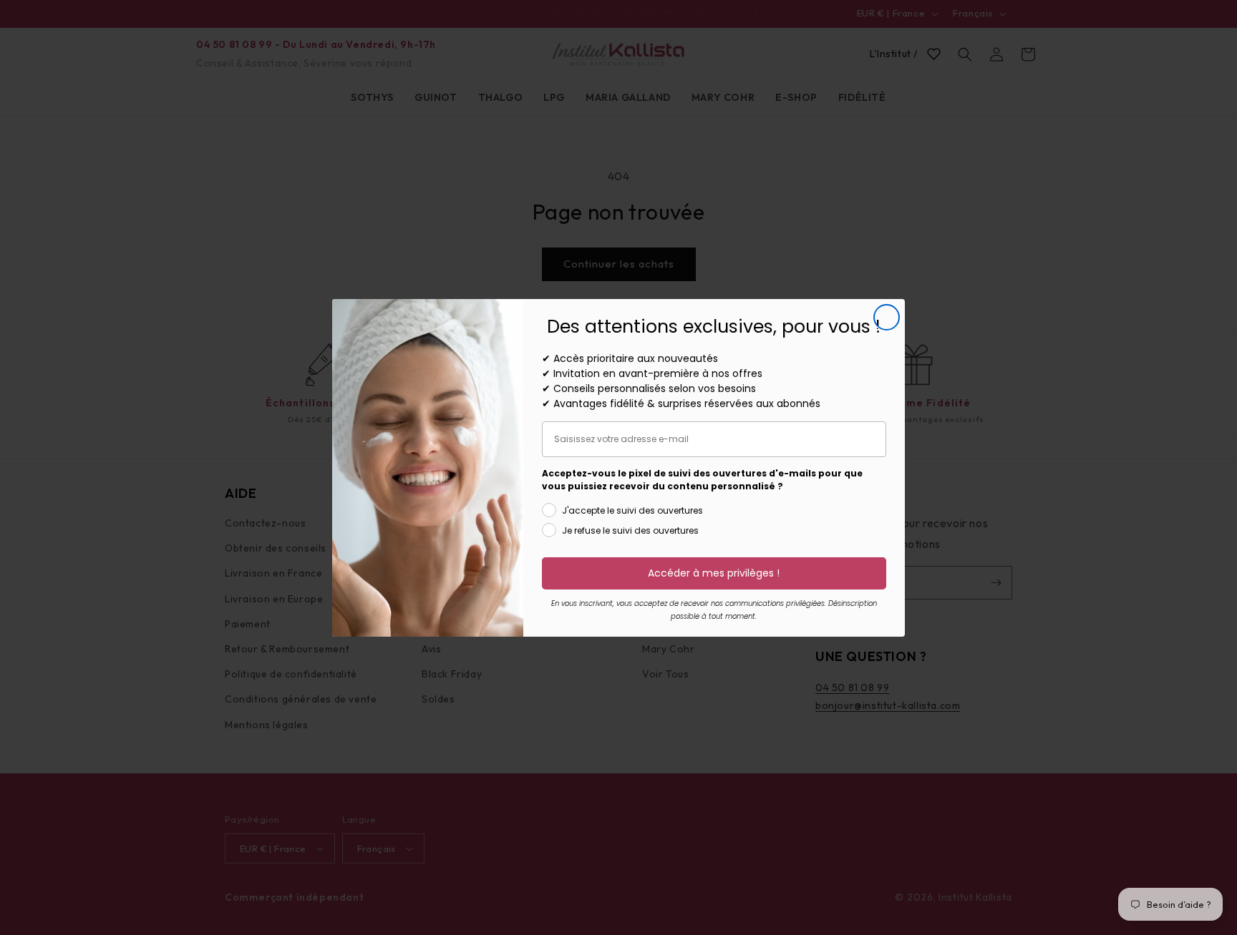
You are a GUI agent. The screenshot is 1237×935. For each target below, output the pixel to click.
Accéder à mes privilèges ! (714, 573)
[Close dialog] (886, 317)
